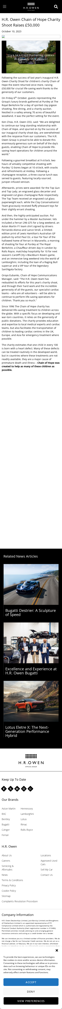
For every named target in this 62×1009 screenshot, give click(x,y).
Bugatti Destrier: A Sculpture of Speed (30, 612)
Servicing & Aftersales (8, 867)
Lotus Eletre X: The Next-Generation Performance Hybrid (27, 731)
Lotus (24, 819)
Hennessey (27, 808)
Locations (46, 855)
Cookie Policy (9, 890)
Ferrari (5, 835)
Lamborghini (27, 813)
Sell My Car (47, 869)
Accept (31, 982)
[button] (57, 950)
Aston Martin (9, 808)
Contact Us (47, 874)
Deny (31, 991)
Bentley (6, 819)
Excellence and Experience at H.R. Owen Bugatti (31, 670)
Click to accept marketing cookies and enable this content (31, 57)
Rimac (24, 824)
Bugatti (5, 824)
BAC (4, 813)
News (5, 874)
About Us (7, 855)
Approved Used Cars (49, 862)
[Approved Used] (57, 7)
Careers (6, 860)
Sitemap (6, 896)
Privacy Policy (9, 885)
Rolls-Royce (27, 829)
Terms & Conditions (12, 880)
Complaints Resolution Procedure (20, 901)
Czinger (6, 829)
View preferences (31, 1001)
